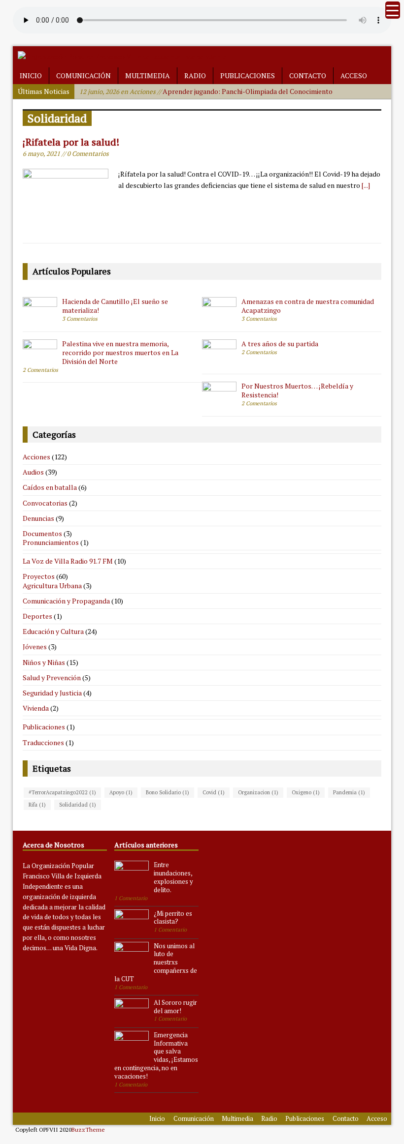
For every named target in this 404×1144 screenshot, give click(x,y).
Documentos (42, 533)
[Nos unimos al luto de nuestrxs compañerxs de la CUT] (131, 962)
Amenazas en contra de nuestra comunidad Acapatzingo (307, 306)
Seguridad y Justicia (52, 692)
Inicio (31, 75)
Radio (195, 75)
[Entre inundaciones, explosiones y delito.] (131, 881)
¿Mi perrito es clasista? (173, 917)
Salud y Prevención (52, 677)
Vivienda (36, 708)
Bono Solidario (167, 792)
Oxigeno (306, 792)
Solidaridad (77, 804)
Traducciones (43, 742)
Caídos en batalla (50, 487)
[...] (366, 185)
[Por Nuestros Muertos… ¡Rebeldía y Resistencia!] (219, 401)
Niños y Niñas (44, 662)
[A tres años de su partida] (219, 359)
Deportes (37, 616)
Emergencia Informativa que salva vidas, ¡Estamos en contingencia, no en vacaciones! (156, 1055)
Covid (213, 792)
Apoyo (121, 792)
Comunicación (83, 75)
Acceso (353, 75)
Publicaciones (247, 75)
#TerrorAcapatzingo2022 (62, 792)
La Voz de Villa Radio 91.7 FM (68, 561)
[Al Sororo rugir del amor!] (131, 1019)
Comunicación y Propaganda (66, 600)
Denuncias (38, 518)
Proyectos (39, 576)
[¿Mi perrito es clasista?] (131, 930)
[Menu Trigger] (392, 10)
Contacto (307, 75)
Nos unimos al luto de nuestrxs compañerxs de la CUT (155, 962)
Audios (33, 472)
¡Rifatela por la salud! (71, 142)
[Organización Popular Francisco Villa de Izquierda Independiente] (122, 56)
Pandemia (349, 792)
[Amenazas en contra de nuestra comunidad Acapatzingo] (219, 317)
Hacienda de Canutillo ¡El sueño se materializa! (115, 306)
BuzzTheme (88, 1129)
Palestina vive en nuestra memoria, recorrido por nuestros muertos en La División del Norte (120, 352)
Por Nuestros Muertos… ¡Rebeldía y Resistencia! (297, 390)
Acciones (36, 456)
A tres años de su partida (279, 343)
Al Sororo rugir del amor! (175, 1006)
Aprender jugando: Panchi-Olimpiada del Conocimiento (206, 91)
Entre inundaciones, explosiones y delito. (173, 877)
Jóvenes (35, 646)
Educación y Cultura (53, 631)
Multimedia (147, 75)
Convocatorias (45, 503)
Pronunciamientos (51, 542)
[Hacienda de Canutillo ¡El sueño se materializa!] (40, 317)
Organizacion (258, 792)
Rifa (37, 804)
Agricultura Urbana (52, 585)
